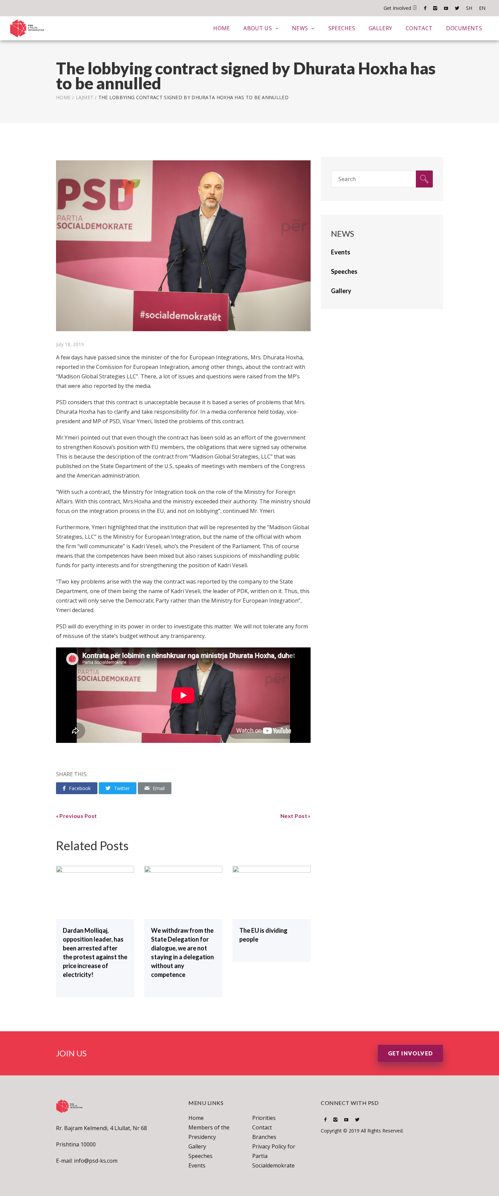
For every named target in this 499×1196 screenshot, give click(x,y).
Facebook (425, 8)
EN (482, 8)
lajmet (85, 97)
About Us (257, 28)
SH (469, 8)
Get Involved (398, 8)
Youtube (446, 8)
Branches (264, 1137)
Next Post (294, 816)
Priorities (264, 1118)
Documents (464, 28)
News (300, 28)
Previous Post (78, 816)
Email (159, 788)
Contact (419, 28)
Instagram (435, 8)
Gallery (380, 28)
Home (221, 28)
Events (196, 1165)
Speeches (341, 28)
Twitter (457, 8)
